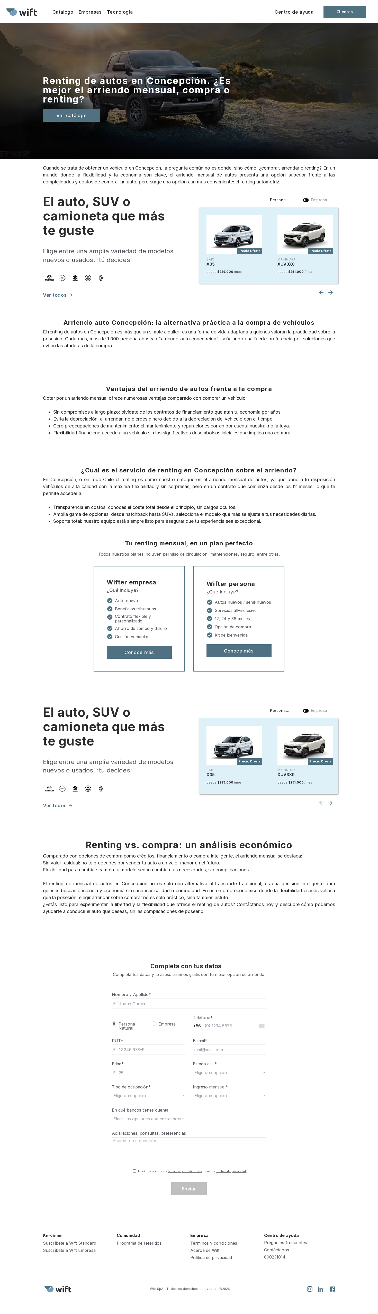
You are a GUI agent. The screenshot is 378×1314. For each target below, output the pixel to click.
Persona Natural (127, 1026)
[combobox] (148, 1120)
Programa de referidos (139, 1243)
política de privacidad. (231, 1171)
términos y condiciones (185, 1171)
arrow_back (321, 292)
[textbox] (150, 1118)
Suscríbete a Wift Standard (69, 1243)
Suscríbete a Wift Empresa (69, 1250)
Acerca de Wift (205, 1250)
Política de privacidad (211, 1257)
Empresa (167, 1024)
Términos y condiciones (213, 1243)
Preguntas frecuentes (285, 1242)
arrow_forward (70, 295)
